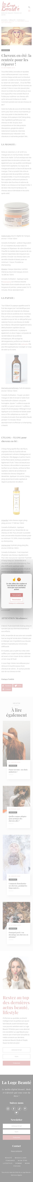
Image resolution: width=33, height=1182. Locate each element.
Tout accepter (16, 595)
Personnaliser (16, 600)
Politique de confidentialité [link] (16, 603)
